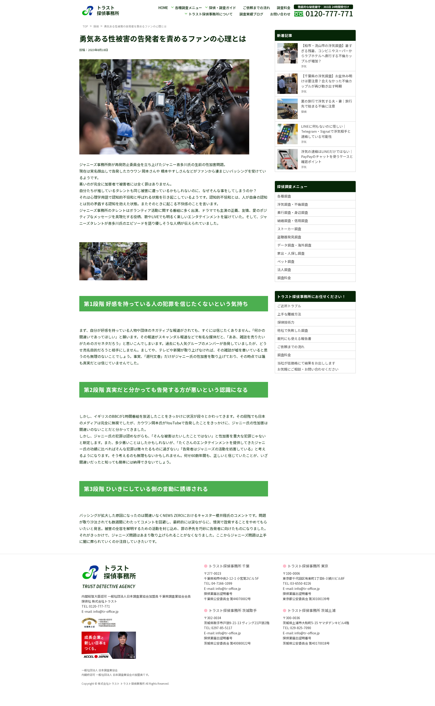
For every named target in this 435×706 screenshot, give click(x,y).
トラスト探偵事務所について (210, 14)
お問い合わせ (280, 14)
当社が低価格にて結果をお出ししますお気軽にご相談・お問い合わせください (307, 366)
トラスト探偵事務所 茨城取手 (233, 610)
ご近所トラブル (289, 305)
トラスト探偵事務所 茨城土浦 (312, 610)
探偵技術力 (285, 322)
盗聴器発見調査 (289, 237)
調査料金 (283, 7)
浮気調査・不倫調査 (292, 204)
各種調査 (284, 196)
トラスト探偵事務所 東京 (308, 566)
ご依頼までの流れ (256, 7)
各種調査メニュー (188, 7)
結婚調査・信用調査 (292, 220)
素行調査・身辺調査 (292, 212)
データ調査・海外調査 (294, 245)
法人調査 (284, 269)
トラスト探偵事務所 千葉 (229, 566)
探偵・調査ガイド (222, 7)
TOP (85, 26)
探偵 (96, 26)
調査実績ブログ (251, 14)
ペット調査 (285, 261)
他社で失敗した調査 (292, 330)
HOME (163, 7)
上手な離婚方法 (289, 314)
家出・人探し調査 (290, 253)
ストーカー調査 (289, 228)
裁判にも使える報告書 (294, 338)
